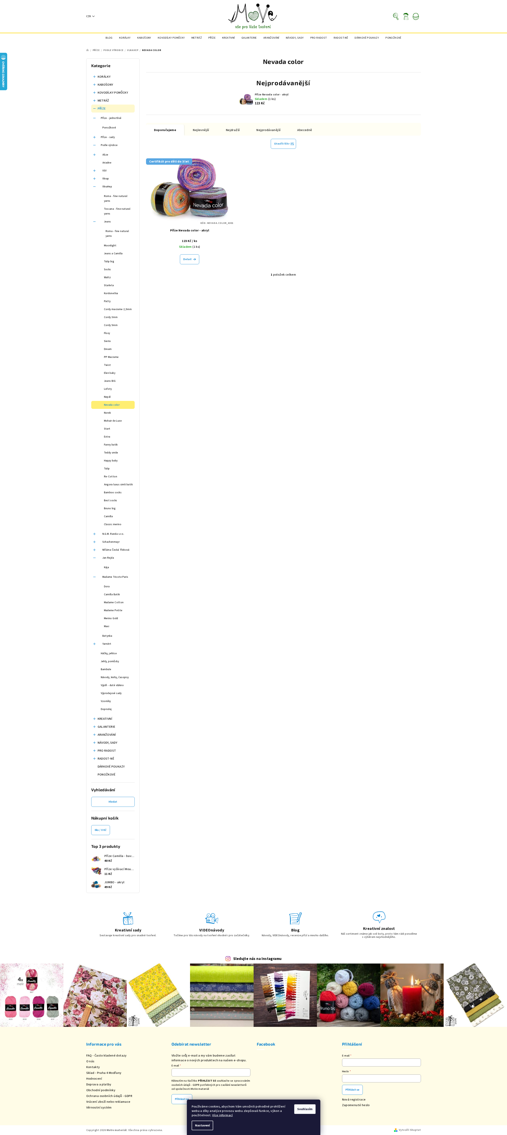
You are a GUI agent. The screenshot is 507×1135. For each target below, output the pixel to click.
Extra (107, 437)
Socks (107, 269)
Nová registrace (354, 1099)
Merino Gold (111, 618)
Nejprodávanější (268, 130)
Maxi (106, 626)
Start (107, 429)
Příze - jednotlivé (111, 118)
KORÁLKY (104, 76)
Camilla (108, 516)
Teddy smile (111, 452)
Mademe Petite (113, 610)
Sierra (107, 341)
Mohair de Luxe (113, 421)
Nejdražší (233, 130)
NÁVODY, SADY (108, 742)
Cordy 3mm (111, 317)
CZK (88, 16)
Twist (107, 365)
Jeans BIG (110, 381)
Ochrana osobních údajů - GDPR (109, 1096)
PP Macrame (111, 357)
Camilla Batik (112, 594)
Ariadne (107, 163)
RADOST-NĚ (106, 758)
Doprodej (106, 709)
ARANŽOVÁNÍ (107, 735)
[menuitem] (109, 37)
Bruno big (110, 508)
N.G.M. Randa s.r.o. (113, 534)
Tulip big (109, 261)
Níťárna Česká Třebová (115, 550)
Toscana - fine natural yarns (117, 211)
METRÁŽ (103, 100)
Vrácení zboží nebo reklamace (108, 1102)
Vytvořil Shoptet (410, 1130)
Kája (106, 567)
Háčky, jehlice (109, 653)
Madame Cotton (114, 602)
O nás (90, 1061)
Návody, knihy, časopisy (115, 677)
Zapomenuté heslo (356, 1105)
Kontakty (93, 1067)
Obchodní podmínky (101, 1090)
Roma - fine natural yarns (115, 198)
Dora (107, 586)
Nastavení (202, 1125)
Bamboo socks (113, 492)
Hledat (113, 802)
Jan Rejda (108, 558)
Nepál (107, 397)
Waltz (107, 277)
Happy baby (111, 460)
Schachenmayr (111, 542)
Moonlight (110, 245)
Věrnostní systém (99, 1107)
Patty (107, 301)
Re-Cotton (110, 476)
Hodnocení (94, 1078)
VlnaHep (107, 186)
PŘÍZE (102, 108)
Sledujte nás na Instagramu (257, 959)
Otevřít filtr (281, 144)
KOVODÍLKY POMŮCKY (113, 92)
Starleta (109, 285)
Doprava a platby (98, 1084)
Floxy (107, 333)
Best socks (110, 500)
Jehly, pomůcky (110, 661)
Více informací (222, 1115)
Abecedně (304, 130)
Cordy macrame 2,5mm (118, 309)
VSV (104, 170)
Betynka (107, 636)
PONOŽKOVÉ (107, 774)
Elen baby (110, 373)
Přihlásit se (182, 1099)
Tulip (107, 468)
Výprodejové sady (111, 693)
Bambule (106, 669)
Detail (187, 259)
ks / (101, 830)
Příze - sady (108, 137)
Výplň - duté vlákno (112, 685)
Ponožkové (109, 127)
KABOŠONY (105, 84)
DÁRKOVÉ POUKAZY (111, 766)
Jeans (107, 221)
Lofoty (108, 389)
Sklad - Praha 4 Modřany (104, 1073)
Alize (105, 155)
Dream (108, 349)
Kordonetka (111, 293)
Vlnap (105, 178)
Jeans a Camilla (113, 253)
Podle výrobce (109, 145)
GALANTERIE (106, 727)
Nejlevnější (201, 130)
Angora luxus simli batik (118, 484)
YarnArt (106, 644)
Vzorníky (106, 701)
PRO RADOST (107, 750)
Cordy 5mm (111, 325)
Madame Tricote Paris (115, 577)
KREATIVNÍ (105, 719)
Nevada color (112, 405)
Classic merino (113, 524)
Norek (107, 413)
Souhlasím (305, 1109)
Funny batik (111, 445)
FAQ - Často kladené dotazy (106, 1055)
